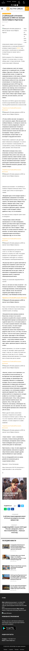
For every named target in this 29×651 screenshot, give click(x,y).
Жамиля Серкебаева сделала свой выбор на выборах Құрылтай (18, 567)
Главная (5, 649)
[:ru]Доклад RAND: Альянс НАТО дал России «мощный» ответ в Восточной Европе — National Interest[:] (14, 530)
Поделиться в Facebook (8, 108)
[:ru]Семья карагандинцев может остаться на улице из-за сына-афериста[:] (14, 518)
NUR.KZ (19, 48)
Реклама (9, 1)
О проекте (3, 2)
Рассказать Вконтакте (21, 298)
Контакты (14, 1)
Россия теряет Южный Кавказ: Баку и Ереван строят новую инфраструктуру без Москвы (18, 587)
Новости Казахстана (7, 13)
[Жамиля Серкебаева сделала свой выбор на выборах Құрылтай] (6, 567)
